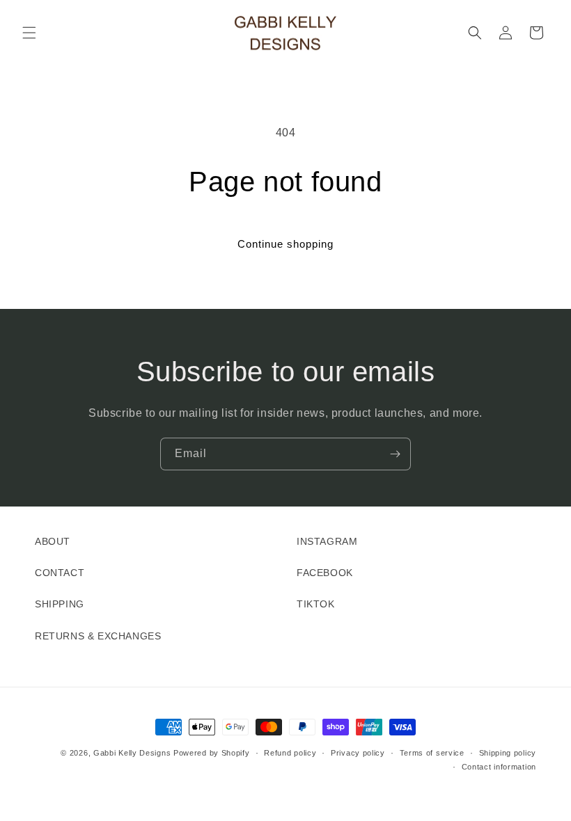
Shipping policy (508, 753)
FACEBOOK (325, 572)
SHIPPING (59, 603)
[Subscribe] (395, 454)
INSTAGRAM (327, 541)
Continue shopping (285, 244)
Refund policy (290, 753)
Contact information (499, 767)
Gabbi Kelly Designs (132, 753)
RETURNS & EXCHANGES (98, 635)
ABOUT (52, 541)
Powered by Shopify (211, 753)
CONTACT (59, 572)
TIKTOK (316, 603)
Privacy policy (358, 753)
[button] (29, 32)
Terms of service (432, 753)
